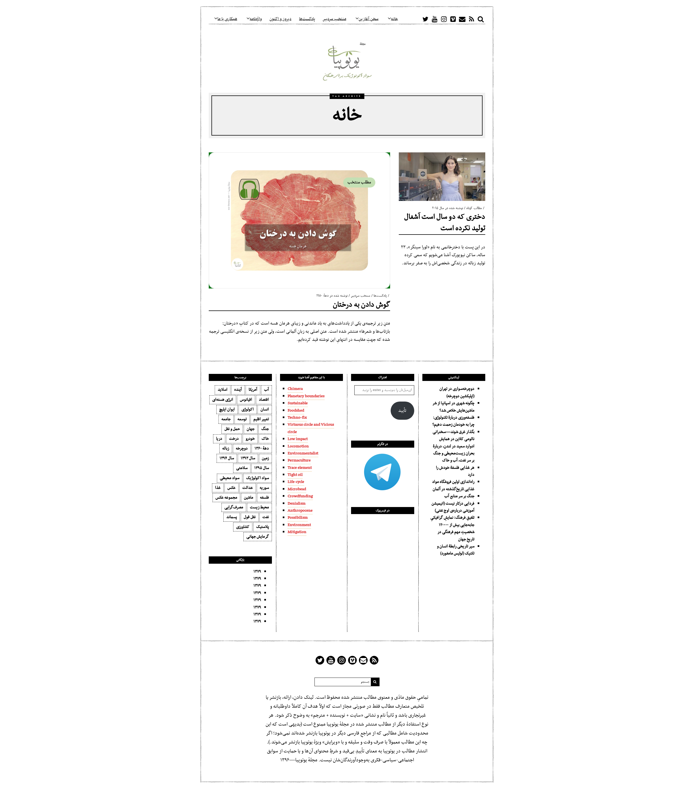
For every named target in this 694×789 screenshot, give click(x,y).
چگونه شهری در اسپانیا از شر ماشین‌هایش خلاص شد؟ (453, 407)
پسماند (231, 517)
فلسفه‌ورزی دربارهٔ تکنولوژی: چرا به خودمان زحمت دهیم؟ (453, 421)
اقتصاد (264, 399)
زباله (225, 448)
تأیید (402, 411)
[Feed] (471, 19)
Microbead (297, 489)
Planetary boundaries (306, 396)
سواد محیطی (229, 478)
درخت (234, 438)
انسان (265, 409)
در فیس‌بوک (383, 510)
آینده (238, 389)
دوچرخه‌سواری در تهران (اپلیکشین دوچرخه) (456, 392)
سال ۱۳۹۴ (227, 458)
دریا (219, 438)
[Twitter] (425, 19)
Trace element (300, 467)
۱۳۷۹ (257, 571)
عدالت (247, 487)
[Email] (462, 19)
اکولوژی (248, 409)
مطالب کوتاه (474, 208)
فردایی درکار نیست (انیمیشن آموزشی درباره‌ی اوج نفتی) (453, 507)
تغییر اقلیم (261, 419)
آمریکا (253, 389)
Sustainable (298, 403)
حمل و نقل (232, 428)
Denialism (297, 503)
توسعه (242, 419)
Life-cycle (296, 481)
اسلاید (222, 389)
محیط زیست (259, 507)
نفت (265, 517)
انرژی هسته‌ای (222, 399)
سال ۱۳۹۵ (261, 468)
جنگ (265, 428)
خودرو (250, 438)
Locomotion (298, 446)
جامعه (226, 419)
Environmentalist (303, 453)
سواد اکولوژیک (257, 478)
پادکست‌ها (380, 296)
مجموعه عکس (226, 497)
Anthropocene (300, 510)
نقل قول (250, 517)
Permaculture (299, 460)
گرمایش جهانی (257, 536)
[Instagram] (443, 19)
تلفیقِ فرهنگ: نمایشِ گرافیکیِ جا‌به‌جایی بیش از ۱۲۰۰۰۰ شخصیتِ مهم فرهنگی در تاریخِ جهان (452, 528)
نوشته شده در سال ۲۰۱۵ (447, 208)
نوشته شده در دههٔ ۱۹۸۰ (332, 296)
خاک (265, 438)
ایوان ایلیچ (227, 409)
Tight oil (295, 474)
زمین (265, 458)
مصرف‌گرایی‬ (233, 507)
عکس (231, 487)
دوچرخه (242, 448)
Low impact (298, 438)
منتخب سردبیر (360, 296)
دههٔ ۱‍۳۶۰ (262, 448)
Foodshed (296, 410)
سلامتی (242, 468)
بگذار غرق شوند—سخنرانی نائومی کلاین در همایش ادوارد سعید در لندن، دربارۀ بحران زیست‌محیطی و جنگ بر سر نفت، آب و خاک (453, 446)
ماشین (248, 497)
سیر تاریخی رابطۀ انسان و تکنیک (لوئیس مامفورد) (455, 550)
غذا (218, 487)
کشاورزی (242, 526)
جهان (251, 428)
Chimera (295, 388)
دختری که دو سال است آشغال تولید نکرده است (444, 223)
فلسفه (264, 497)
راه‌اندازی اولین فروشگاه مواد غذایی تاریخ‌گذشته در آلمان (453, 485)
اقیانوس (246, 399)
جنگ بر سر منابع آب (459, 496)
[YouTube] (434, 19)
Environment (299, 524)
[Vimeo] (453, 19)
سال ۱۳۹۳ (248, 458)
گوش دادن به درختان (361, 305)
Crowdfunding (300, 496)
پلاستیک (262, 526)
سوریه (264, 487)
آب (266, 389)
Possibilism (298, 517)
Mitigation (297, 531)
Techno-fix (297, 417)
